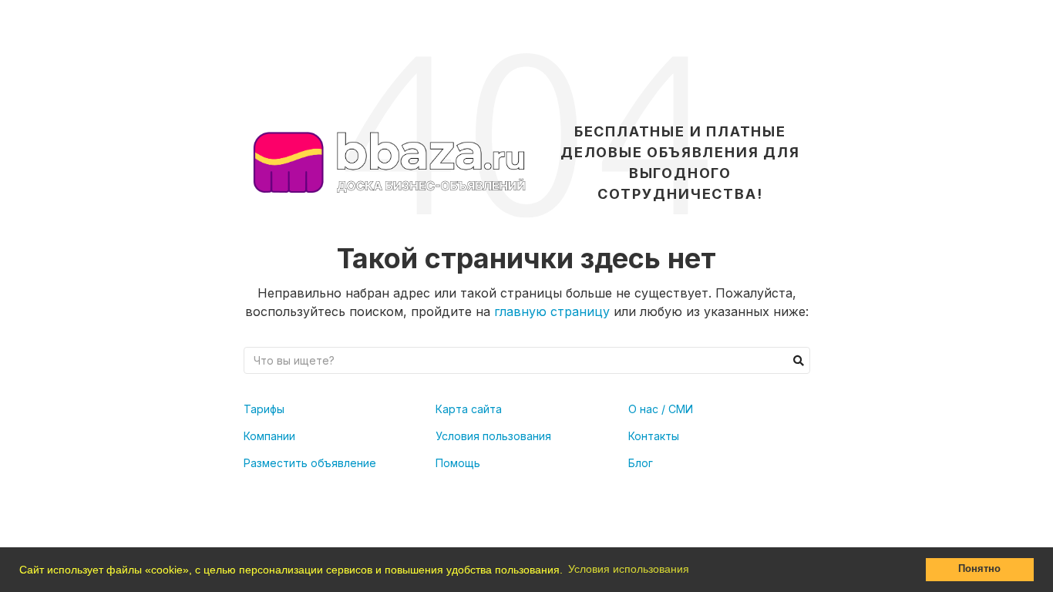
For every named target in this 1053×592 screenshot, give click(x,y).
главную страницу (552, 311)
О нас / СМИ (660, 408)
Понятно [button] (979, 568)
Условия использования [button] (628, 569)
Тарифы (264, 408)
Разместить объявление (310, 462)
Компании (269, 435)
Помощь (458, 462)
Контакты (653, 435)
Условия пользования (493, 435)
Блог (640, 462)
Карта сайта (469, 408)
